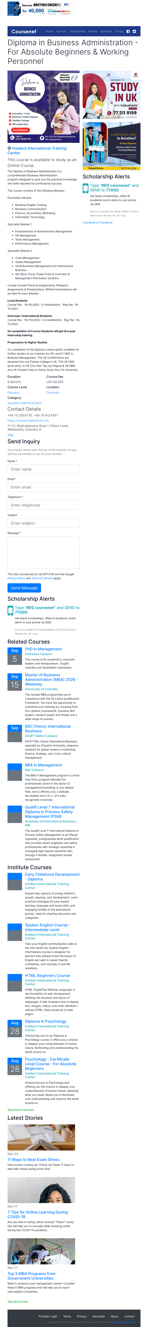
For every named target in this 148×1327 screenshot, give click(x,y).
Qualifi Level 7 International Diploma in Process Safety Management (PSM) (50, 812)
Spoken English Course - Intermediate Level (47, 927)
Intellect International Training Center (47, 885)
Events (93, 31)
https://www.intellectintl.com (28, 420)
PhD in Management (43, 649)
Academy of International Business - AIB (51, 823)
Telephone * (15, 497)
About (114, 1316)
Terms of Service (42, 578)
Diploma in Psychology (45, 1021)
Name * (12, 461)
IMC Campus (34, 770)
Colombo (52, 392)
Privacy (82, 1316)
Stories (119, 31)
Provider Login (48, 1316)
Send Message (24, 588)
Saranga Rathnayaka (124, 1322)
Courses (61, 31)
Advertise (99, 1316)
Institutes (106, 31)
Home (49, 31)
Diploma (13, 392)
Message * (14, 533)
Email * (12, 479)
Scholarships (78, 31)
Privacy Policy (16, 578)
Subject (12, 515)
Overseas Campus (38, 654)
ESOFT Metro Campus (41, 736)
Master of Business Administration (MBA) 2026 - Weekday (51, 680)
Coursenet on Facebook (98, 222)
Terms (67, 1316)
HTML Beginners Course (47, 975)
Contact (129, 1316)
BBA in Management (43, 765)
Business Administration (25, 403)
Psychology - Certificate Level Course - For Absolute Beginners (51, 1064)
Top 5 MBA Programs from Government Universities (32, 1276)
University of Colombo (41, 689)
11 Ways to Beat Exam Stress (34, 1159)
